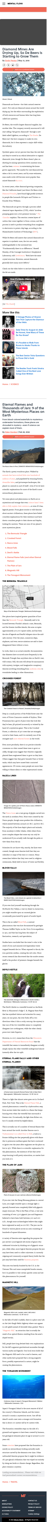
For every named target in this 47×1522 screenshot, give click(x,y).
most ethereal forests (21, 738)
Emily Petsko (11, 60)
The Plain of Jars (14, 565)
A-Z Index (5, 1514)
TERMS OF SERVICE (34, 1507)
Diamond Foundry (9, 193)
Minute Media (19, 1520)
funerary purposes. (31, 1259)
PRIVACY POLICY (33, 1504)
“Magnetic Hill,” (8, 1330)
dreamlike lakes (8, 482)
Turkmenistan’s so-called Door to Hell (17, 1134)
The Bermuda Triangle (17, 533)
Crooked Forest (14, 538)
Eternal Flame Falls (31, 1103)
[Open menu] (3, 3)
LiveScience (19, 255)
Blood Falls (12, 547)
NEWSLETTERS (7, 1504)
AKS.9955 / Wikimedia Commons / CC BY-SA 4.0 (20, 1313)
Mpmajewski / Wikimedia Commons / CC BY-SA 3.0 (21, 1094)
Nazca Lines (12, 543)
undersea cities (35, 669)
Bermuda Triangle (16, 620)
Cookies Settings (34, 1514)
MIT (35, 231)
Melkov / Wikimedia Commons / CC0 (23, 1402)
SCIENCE (15, 384)
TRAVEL (14, 1481)
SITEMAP (31, 1511)
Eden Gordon (11, 432)
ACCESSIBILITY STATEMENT (11, 1511)
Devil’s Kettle (13, 552)
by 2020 (19, 180)
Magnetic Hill (13, 570)
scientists (11, 1445)
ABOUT (4, 1501)
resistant (16, 166)
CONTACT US (32, 1501)
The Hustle (33, 135)
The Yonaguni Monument (18, 575)
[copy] (17, 65)
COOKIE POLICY (7, 1507)
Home (5, 384)
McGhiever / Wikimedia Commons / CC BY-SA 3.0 (20, 1002)
